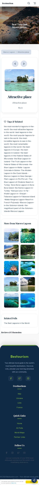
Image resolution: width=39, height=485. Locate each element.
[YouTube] (24, 453)
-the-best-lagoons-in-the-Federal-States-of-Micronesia (18, 156)
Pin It (20, 108)
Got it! (31, 482)
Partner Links (19, 437)
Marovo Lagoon (9, 52)
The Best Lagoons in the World (16, 323)
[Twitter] (19, 378)
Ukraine (19, 398)
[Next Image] (24, 64)
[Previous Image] (15, 64)
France (19, 407)
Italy (19, 394)
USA (19, 403)
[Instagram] (28, 378)
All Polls (19, 428)
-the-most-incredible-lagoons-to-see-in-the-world (17, 141)
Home (19, 423)
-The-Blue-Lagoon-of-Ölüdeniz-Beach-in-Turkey (19, 182)
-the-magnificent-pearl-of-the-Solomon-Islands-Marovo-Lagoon (18, 208)
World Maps (19, 432)
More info (13, 483)
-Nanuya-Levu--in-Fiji (19, 191)
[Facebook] (10, 378)
